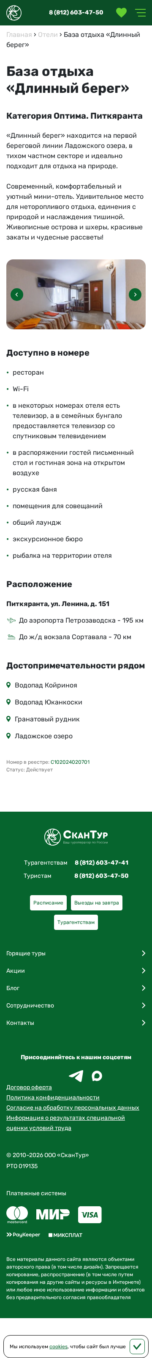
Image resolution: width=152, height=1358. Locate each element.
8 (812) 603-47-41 (101, 862)
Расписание (48, 903)
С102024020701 (70, 762)
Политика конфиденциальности (53, 1097)
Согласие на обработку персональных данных (72, 1107)
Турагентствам (76, 922)
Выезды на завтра (96, 903)
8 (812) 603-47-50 (76, 12)
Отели (48, 35)
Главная (19, 35)
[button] (135, 294)
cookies (58, 1347)
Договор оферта (29, 1087)
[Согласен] (137, 1346)
